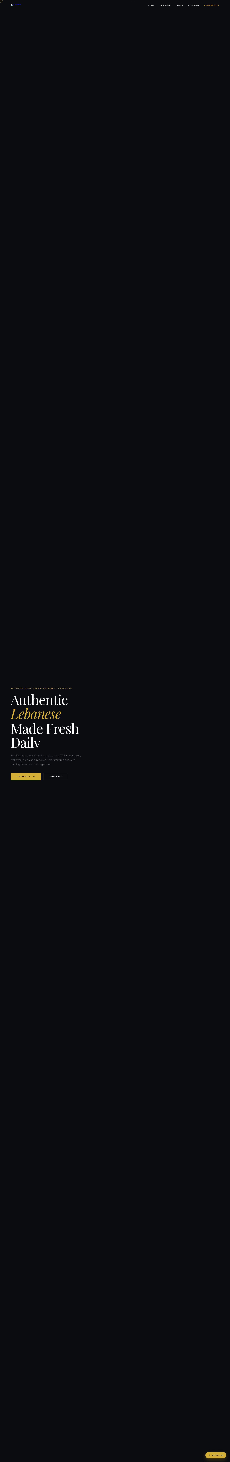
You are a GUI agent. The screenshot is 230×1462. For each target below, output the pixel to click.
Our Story (166, 5)
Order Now (212, 5)
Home (151, 5)
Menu (180, 5)
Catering (193, 5)
